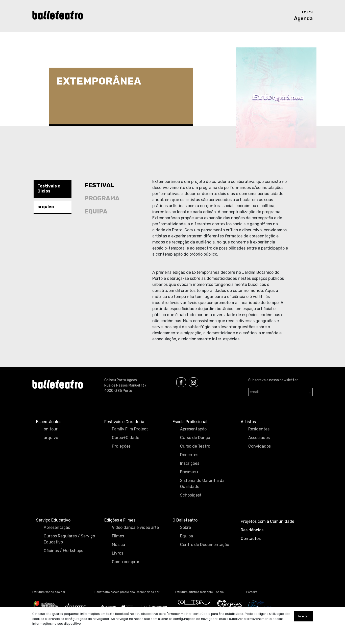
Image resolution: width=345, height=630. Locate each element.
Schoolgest (191, 495)
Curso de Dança (195, 437)
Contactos (251, 538)
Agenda (303, 18)
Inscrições (189, 463)
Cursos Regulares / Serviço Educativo (69, 539)
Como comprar (125, 561)
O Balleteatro (185, 520)
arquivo (45, 206)
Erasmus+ (189, 472)
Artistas (248, 421)
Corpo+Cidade (125, 437)
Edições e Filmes (119, 520)
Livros (117, 553)
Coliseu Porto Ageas (120, 380)
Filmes (118, 536)
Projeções (121, 446)
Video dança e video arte (135, 527)
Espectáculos (48, 421)
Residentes (258, 429)
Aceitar (303, 616)
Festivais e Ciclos (48, 188)
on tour (51, 429)
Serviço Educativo (53, 520)
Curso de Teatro (195, 446)
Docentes (189, 454)
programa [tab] (101, 198)
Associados (259, 437)
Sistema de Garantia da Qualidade (202, 483)
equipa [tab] (95, 211)
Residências (252, 530)
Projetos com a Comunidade (267, 521)
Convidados (259, 446)
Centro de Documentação (204, 544)
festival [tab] (99, 185)
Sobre (185, 527)
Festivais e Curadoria (124, 421)
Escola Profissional (190, 421)
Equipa (186, 536)
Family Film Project (130, 429)
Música (118, 544)
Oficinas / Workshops (63, 550)
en (311, 12)
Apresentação (193, 429)
